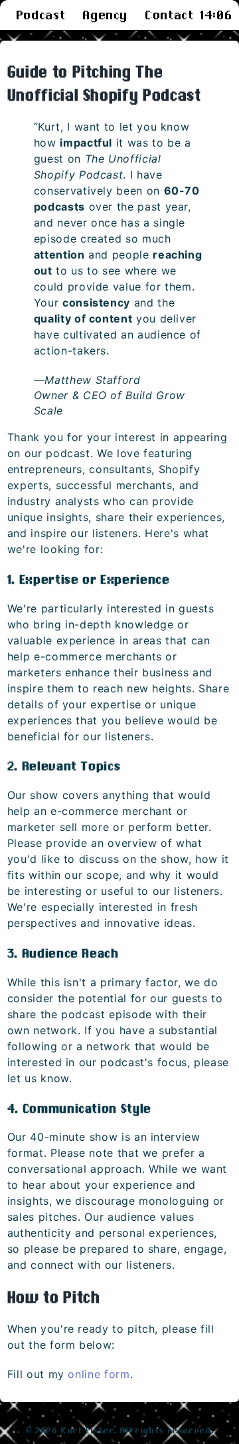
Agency (104, 15)
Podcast (40, 15)
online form (98, 1374)
